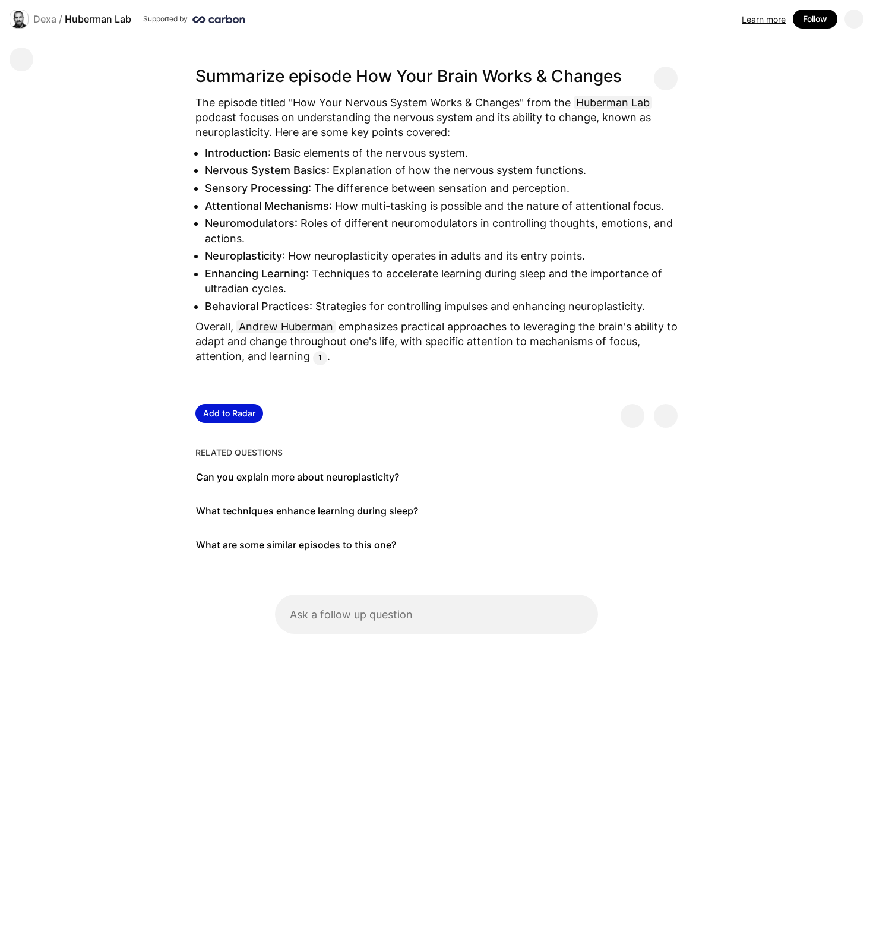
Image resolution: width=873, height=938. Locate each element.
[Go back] (21, 59)
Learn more (764, 19)
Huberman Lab (98, 19)
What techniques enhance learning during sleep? (307, 511)
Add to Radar (229, 413)
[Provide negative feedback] (666, 416)
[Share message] (666, 78)
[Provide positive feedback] (632, 416)
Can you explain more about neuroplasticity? (297, 477)
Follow (815, 19)
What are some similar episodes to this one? (296, 545)
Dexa (44, 19)
